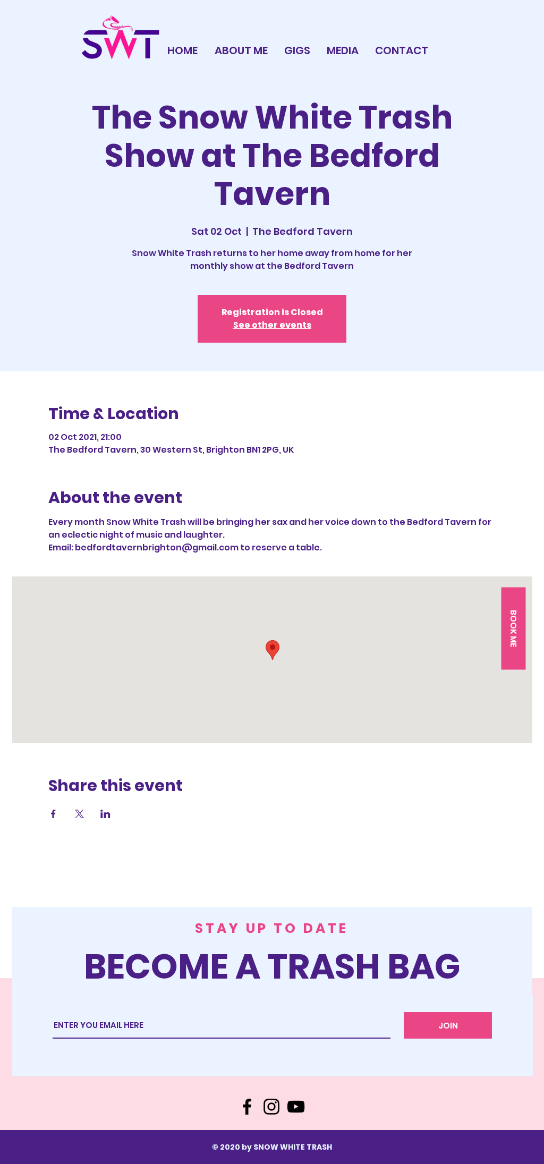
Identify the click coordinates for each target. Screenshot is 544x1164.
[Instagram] (271, 1106)
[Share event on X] (79, 814)
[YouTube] (296, 1106)
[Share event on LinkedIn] (105, 814)
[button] (513, 628)
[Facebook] (247, 1106)
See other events (272, 325)
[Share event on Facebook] (53, 814)
